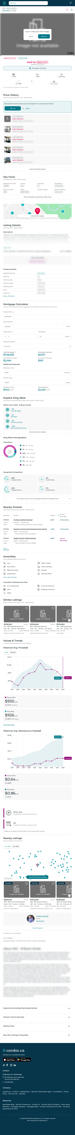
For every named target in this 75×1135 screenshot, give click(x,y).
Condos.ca (6, 1055)
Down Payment (8, 322)
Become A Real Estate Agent (41, 1091)
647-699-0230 (40, 921)
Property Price (8, 312)
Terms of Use (13, 1094)
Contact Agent (37, 928)
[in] (11, 1065)
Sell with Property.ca (23, 1104)
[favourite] (67, 9)
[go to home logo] (13, 1050)
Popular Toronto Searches (13, 1017)
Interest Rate (8, 331)
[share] (71, 9)
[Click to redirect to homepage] (4, 3)
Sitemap (22, 1094)
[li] (15, 1065)
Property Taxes (7, 378)
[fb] (7, 1065)
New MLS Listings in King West (15, 1035)
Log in (31, 36)
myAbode (16, 1055)
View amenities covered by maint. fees (37, 197)
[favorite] (27, 608)
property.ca (7, 1091)
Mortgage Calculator (18, 1106)
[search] (28, 3)
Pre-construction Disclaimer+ (37, 1120)
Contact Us (36, 1104)
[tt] (4, 1065)
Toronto (14, 10)
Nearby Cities (8, 1026)
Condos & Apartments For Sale (51, 1106)
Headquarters (25, 1091)
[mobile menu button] (72, 3)
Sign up (44, 36)
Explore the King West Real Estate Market (20, 1008)
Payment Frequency (9, 341)
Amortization (42, 331)
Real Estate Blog (8, 1104)
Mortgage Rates (32, 1106)
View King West (9, 725)
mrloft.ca (15, 1091)
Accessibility (57, 1091)
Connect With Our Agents (50, 1104)
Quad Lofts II (6, 10)
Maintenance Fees (8, 368)
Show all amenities (10, 577)
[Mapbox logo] (8, 878)
